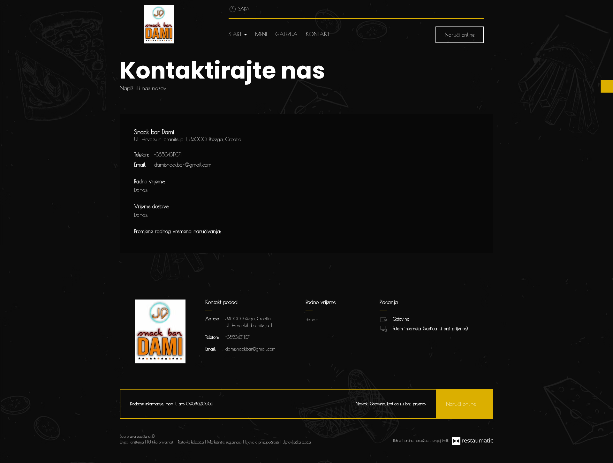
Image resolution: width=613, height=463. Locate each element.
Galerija (286, 34)
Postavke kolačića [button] (191, 442)
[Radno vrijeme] (168, 190)
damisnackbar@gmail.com (182, 165)
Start (236, 34)
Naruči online (459, 35)
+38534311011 (168, 154)
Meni (261, 34)
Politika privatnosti (161, 442)
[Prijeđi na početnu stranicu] (178, 24)
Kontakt (317, 34)
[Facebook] (321, 439)
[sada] (158, 190)
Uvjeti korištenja (132, 442)
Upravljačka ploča (297, 442)
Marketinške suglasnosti (225, 442)
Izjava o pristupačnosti (262, 442)
